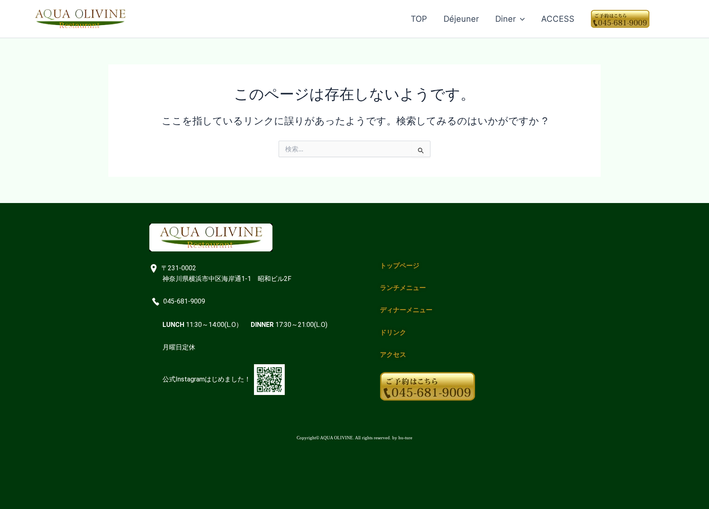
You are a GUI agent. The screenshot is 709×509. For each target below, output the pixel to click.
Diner (505, 19)
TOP (419, 19)
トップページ (399, 265)
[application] (520, 18)
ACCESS (557, 19)
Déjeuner (461, 19)
